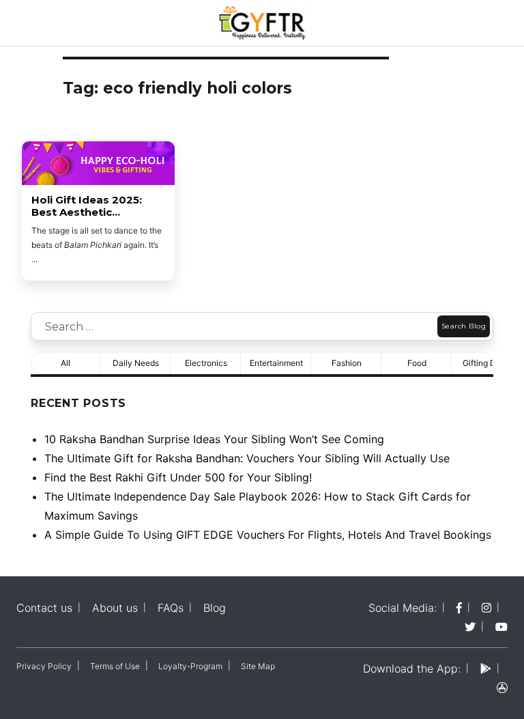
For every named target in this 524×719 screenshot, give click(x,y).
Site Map (258, 666)
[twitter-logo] (470, 627)
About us (115, 608)
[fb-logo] (459, 608)
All (65, 363)
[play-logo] (485, 668)
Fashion (347, 363)
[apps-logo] (502, 687)
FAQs (171, 608)
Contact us (44, 608)
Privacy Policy (44, 666)
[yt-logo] (501, 627)
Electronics (206, 363)
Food (416, 363)
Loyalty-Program (190, 666)
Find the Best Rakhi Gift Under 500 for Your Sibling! (178, 477)
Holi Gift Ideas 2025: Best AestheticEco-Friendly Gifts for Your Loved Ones (90, 206)
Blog (214, 608)
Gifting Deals (487, 363)
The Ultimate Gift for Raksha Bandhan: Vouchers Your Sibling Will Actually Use (247, 458)
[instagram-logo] (486, 608)
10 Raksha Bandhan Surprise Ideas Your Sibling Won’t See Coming (214, 439)
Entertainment (276, 363)
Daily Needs (136, 363)
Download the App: (412, 668)
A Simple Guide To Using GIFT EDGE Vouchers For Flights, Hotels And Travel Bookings (267, 534)
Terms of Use (115, 666)
